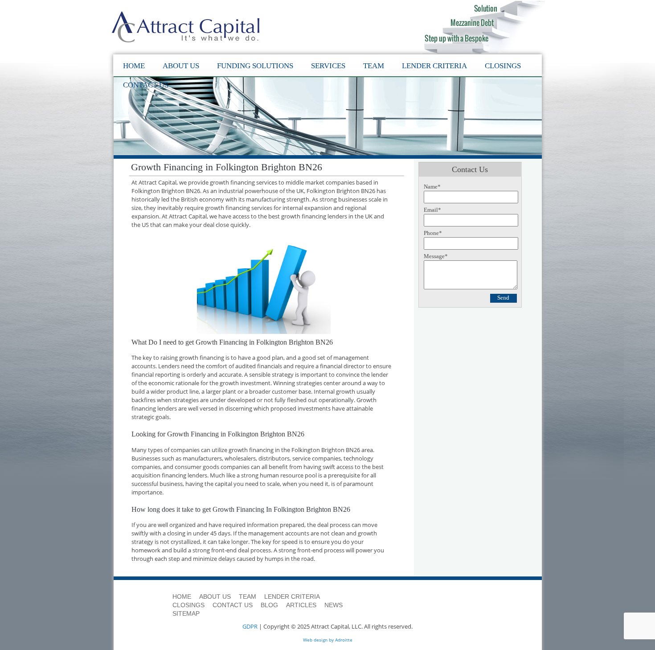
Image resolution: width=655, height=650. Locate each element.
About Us (181, 66)
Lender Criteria (434, 66)
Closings (503, 66)
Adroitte (343, 640)
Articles (301, 605)
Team (373, 66)
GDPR (250, 626)
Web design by (318, 640)
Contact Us (145, 85)
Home (134, 66)
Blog (269, 605)
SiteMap (186, 613)
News (333, 605)
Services (328, 66)
